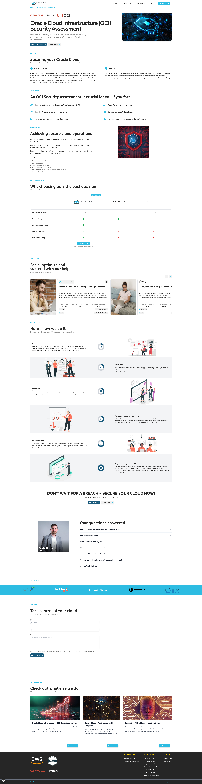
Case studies (168, 758)
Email (31, 627)
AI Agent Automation (150, 764)
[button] (166, 276)
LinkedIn (166, 764)
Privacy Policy (168, 782)
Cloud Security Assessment (131, 761)
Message (32, 634)
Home (32, 7)
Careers (166, 767)
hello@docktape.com (36, 782)
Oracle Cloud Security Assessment (46, 7)
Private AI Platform (149, 758)
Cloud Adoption (127, 764)
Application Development (151, 775)
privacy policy (56, 651)
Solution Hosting (149, 769)
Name (31, 619)
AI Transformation (149, 761)
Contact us (167, 761)
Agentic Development (150, 767)
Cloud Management (150, 772)
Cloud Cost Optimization (130, 758)
